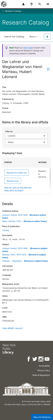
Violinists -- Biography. (12, 261)
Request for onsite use (16, 173)
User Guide (28, 47)
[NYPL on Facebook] (29, 359)
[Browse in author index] (35, 221)
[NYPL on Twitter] (35, 359)
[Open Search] (40, 4)
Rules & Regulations (41, 375)
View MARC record (12, 328)
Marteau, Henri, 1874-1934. (14, 254)
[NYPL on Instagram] (41, 359)
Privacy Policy (43, 370)
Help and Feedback (42, 417)
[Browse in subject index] (36, 261)
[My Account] (23, 4)
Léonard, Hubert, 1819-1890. (15, 248)
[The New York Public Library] (4, 4)
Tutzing (5, 230)
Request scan (13, 181)
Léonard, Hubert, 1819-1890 (15, 215)
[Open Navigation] (48, 4)
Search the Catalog (14, 36)
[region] (26, 175)
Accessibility (44, 366)
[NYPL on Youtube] (47, 359)
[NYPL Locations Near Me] (31, 4)
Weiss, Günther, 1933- (12, 221)
